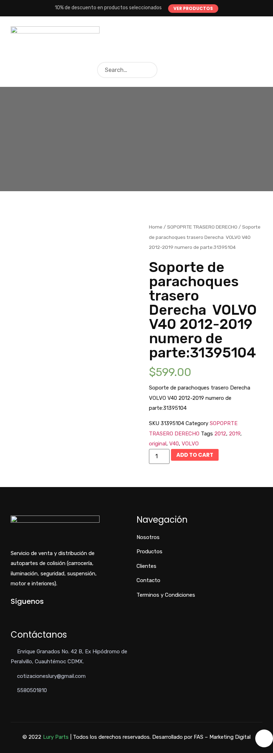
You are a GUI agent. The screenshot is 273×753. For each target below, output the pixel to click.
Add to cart (194, 455)
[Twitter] (24, 613)
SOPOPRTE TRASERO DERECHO (202, 227)
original (157, 443)
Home (155, 227)
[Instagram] (36, 613)
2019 (234, 433)
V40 (174, 443)
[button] (193, 8)
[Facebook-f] (12, 613)
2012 (220, 433)
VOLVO (190, 443)
